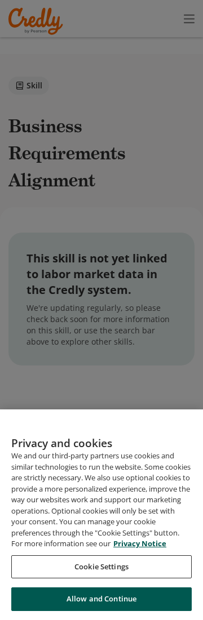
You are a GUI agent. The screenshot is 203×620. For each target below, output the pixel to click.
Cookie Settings (101, 566)
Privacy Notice (139, 543)
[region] (101, 514)
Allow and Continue (101, 599)
